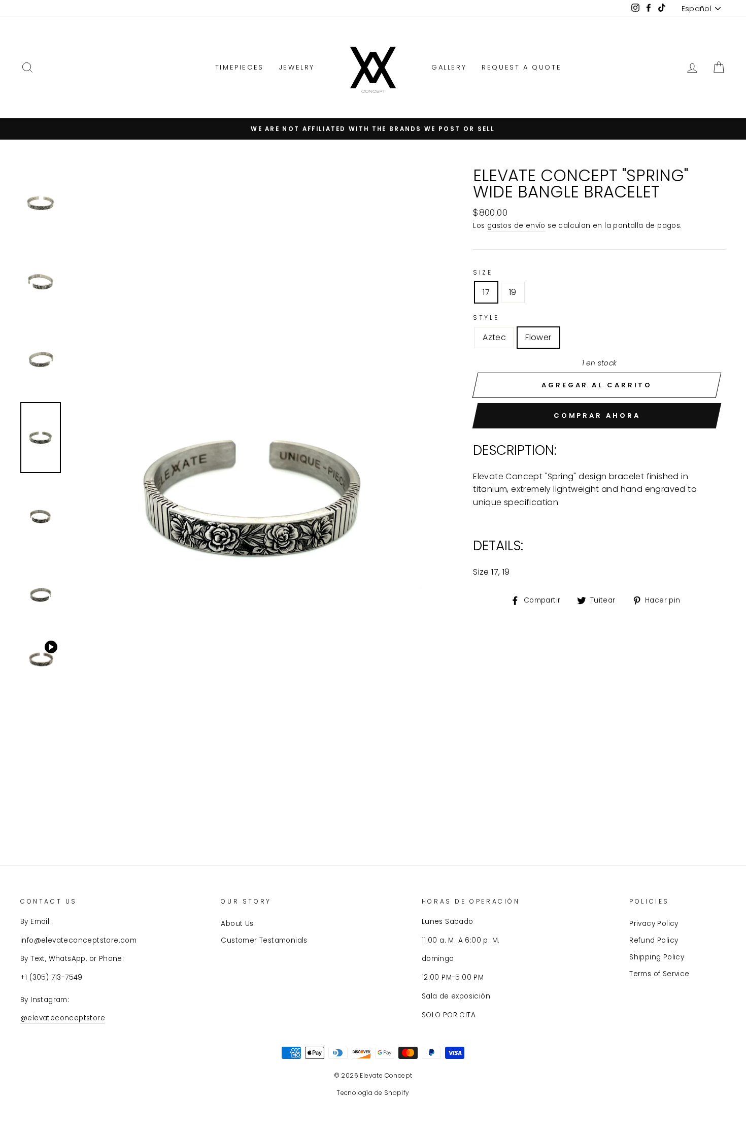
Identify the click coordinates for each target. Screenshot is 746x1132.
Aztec (494, 337)
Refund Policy (653, 940)
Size (482, 272)
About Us (237, 923)
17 (486, 292)
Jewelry (297, 67)
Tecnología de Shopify (372, 1092)
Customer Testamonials (264, 940)
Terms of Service (659, 974)
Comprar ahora (597, 415)
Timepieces (239, 67)
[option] (254, 497)
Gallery (448, 67)
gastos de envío (516, 225)
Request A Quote (521, 67)
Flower (538, 337)
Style (486, 317)
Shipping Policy (656, 957)
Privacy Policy (654, 923)
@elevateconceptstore (62, 1018)
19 (513, 292)
